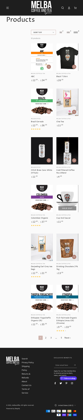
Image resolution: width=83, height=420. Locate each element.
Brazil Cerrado (37, 121)
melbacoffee (16, 405)
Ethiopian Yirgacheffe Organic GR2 (41, 319)
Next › (68, 338)
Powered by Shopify (13, 408)
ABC (33, 76)
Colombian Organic (39, 218)
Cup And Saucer (63, 218)
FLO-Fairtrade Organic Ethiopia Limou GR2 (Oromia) (66, 320)
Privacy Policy (28, 362)
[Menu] (7, 8)
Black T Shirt (62, 76)
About (24, 381)
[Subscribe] (75, 365)
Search (25, 358)
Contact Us (26, 385)
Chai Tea (60, 121)
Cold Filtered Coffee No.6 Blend (65, 171)
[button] (62, 8)
